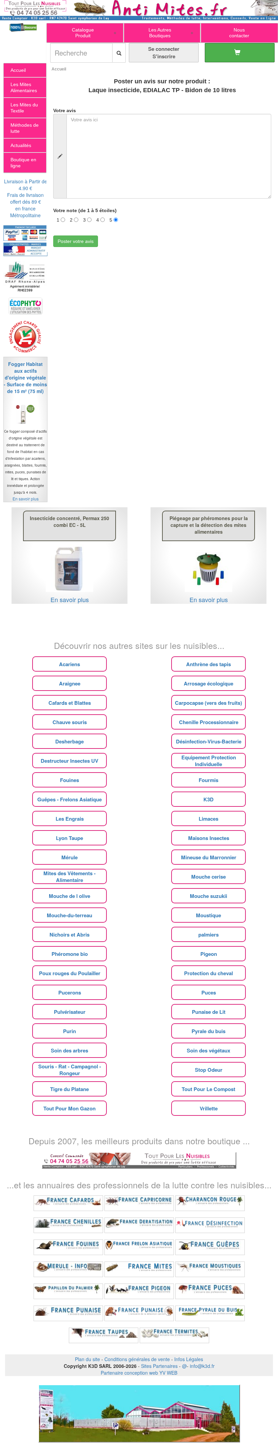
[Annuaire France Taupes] (103, 1335)
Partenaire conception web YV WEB (139, 1372)
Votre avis (64, 110)
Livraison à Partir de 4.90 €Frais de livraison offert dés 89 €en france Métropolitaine (25, 198)
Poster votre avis (76, 241)
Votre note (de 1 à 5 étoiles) (85, 210)
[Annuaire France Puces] (210, 1291)
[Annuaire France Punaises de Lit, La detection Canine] (139, 1313)
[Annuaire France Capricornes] (139, 1203)
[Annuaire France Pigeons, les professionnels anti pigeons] (139, 1291)
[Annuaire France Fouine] (68, 1247)
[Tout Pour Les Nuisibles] (139, 1159)
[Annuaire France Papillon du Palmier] (68, 1291)
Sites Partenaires (159, 1365)
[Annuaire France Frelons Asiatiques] (139, 1247)
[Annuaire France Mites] (139, 1269)
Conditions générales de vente (137, 1359)
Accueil (59, 69)
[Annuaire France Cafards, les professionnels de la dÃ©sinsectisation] (68, 1203)
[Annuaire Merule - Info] (68, 1269)
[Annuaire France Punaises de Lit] (68, 1313)
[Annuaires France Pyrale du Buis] (210, 1313)
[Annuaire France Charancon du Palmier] (210, 1203)
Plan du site (87, 1359)
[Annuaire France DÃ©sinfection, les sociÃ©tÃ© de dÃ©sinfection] (210, 1225)
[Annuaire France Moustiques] (210, 1269)
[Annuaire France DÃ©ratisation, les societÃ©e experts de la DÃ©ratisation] (139, 1225)
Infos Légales (188, 1359)
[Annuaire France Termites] (174, 1335)
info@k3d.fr (202, 1365)
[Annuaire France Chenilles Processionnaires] (68, 1225)
